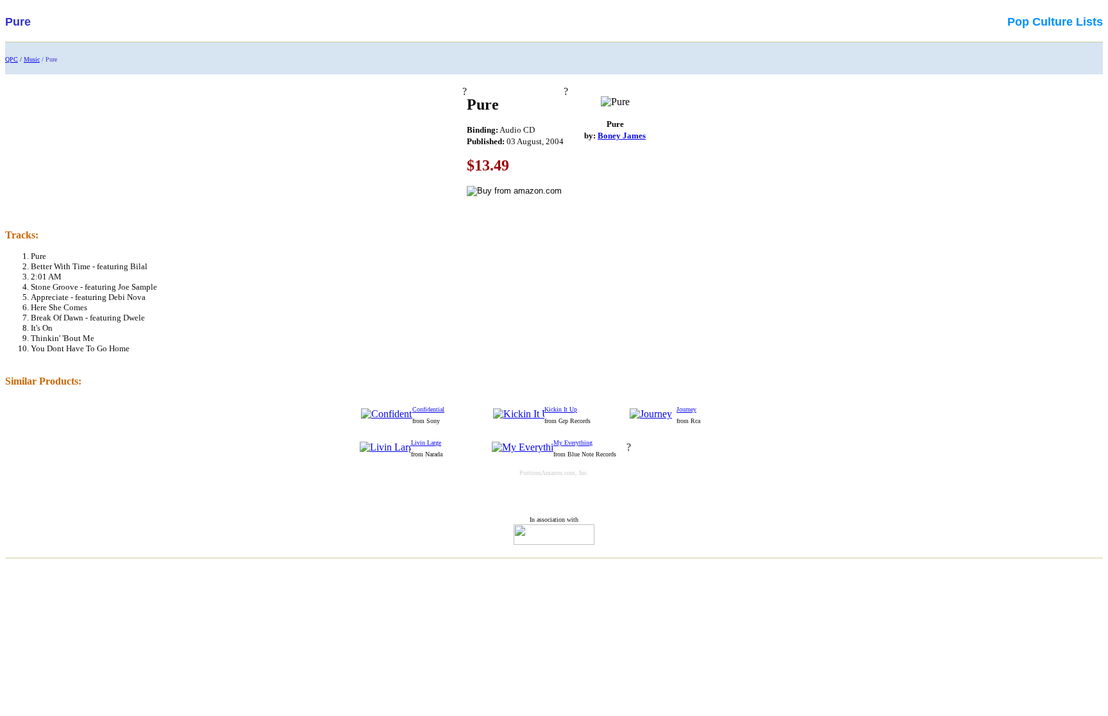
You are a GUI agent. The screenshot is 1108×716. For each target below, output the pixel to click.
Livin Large (426, 442)
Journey (686, 409)
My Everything (572, 442)
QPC (11, 59)
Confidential (428, 409)
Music (32, 59)
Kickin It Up (560, 409)
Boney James (622, 135)
